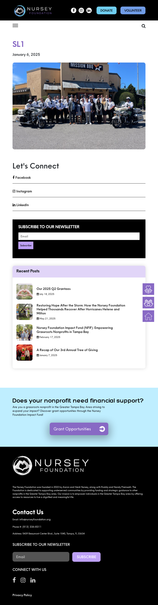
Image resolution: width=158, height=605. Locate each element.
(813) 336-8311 (31, 526)
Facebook (22, 177)
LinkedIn (22, 205)
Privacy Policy (22, 595)
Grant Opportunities (72, 429)
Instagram (23, 191)
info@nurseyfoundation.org (34, 519)
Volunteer (133, 10)
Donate (106, 10)
